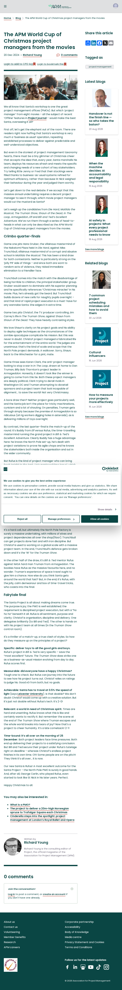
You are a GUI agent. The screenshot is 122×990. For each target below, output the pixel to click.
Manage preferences (59, 519)
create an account (54, 894)
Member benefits (15, 937)
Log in (11, 894)
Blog (18, 18)
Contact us (11, 927)
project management (100, 66)
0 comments (69, 55)
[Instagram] (106, 968)
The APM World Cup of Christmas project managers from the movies (65, 18)
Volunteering (12, 932)
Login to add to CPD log (18, 64)
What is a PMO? (20, 805)
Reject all (22, 519)
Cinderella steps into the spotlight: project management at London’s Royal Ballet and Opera (42, 818)
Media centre (73, 937)
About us (9, 922)
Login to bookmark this (50, 64)
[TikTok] (98, 968)
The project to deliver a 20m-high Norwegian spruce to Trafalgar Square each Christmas (39, 810)
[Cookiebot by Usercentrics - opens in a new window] (104, 469)
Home (8, 18)
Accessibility (72, 927)
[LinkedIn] (75, 968)
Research (10, 942)
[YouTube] (90, 968)
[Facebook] (67, 968)
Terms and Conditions (78, 947)
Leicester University (30, 694)
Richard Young (32, 55)
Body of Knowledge (77, 932)
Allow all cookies (99, 519)
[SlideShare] (83, 968)
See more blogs (94, 249)
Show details (105, 509)
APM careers (12, 947)
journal (37, 118)
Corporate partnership (79, 922)
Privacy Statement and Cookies (84, 942)
